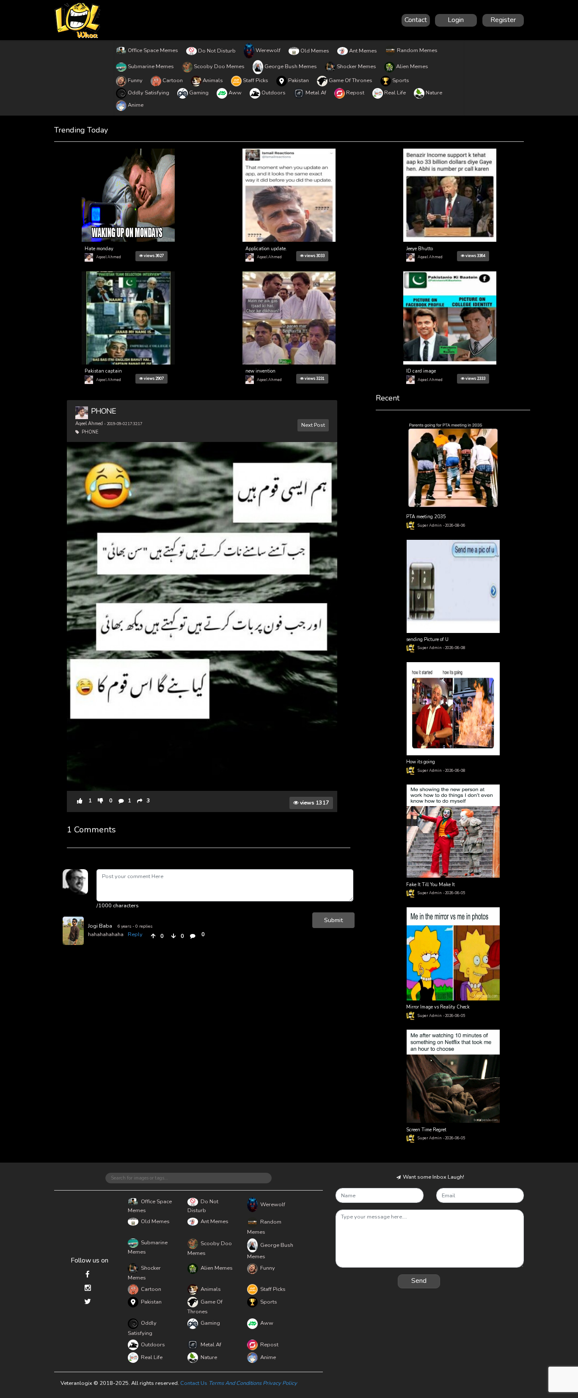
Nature (434, 93)
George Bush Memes (290, 66)
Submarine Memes (151, 66)
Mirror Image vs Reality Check (438, 1007)
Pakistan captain (103, 371)
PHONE (103, 411)
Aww (235, 93)
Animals (213, 80)
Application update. (266, 249)
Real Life (395, 93)
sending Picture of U (427, 639)
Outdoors (273, 93)
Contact (416, 20)
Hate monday (99, 249)
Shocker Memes (356, 66)
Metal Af (316, 93)
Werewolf (268, 50)
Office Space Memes (153, 50)
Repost (355, 93)
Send (419, 1280)
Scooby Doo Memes (219, 66)
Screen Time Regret (426, 1130)
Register (503, 20)
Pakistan (298, 80)
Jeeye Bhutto (419, 249)
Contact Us (193, 1383)
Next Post (313, 424)
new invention (260, 371)
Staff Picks (255, 80)
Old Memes (314, 51)
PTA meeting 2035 (426, 517)
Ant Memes (363, 51)
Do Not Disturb (217, 51)
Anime (135, 105)
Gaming (199, 93)
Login (456, 20)
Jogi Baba (100, 926)
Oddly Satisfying (148, 93)
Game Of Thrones (350, 80)
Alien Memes (412, 66)
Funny (135, 80)
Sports (400, 80)
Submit (333, 920)
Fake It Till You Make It (430, 884)
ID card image (421, 371)
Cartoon (172, 80)
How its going (420, 762)
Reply (135, 934)
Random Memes (417, 50)
